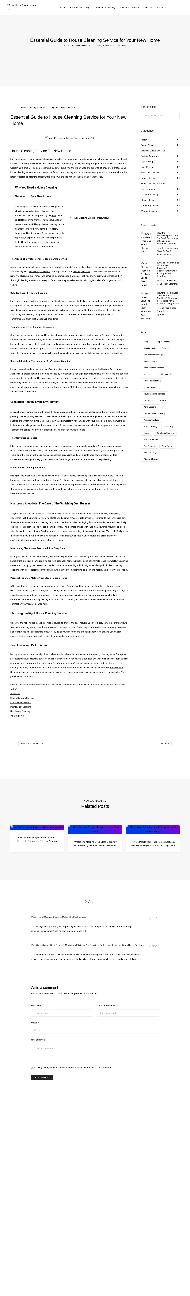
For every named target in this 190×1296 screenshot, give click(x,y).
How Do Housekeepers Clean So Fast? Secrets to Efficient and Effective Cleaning (37, 839)
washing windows (81, 271)
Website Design (150, 452)
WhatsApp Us (17, 715)
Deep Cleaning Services (154, 368)
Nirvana (163, 400)
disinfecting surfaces (39, 271)
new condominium (90, 335)
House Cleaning (148, 178)
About (62, 7)
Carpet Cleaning (148, 145)
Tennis (146, 433)
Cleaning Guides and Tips (153, 150)
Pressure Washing (149, 194)
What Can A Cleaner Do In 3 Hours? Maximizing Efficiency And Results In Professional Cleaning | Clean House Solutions (87, 945)
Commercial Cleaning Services (157, 355)
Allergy (144, 139)
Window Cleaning (149, 211)
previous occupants (49, 220)
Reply (154, 918)
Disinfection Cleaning (20, 707)
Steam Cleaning (148, 200)
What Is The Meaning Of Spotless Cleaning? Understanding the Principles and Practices (95, 844)
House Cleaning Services (33, 107)
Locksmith (148, 400)
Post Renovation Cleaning (154, 413)
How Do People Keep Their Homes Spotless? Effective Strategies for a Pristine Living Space (153, 844)
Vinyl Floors (167, 446)
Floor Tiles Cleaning (150, 172)
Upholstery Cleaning (20, 711)
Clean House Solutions (66, 107)
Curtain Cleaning (149, 156)
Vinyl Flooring (149, 446)
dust (54, 215)
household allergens (97, 387)
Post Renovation (149, 189)
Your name (37, 1005)
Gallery (148, 7)
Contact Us (162, 7)
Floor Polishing (148, 167)
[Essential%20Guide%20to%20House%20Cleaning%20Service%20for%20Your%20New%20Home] (79, 756)
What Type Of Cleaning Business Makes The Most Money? (58, 917)
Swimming (168, 426)
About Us (15, 693)
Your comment (38, 1039)
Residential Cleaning (80, 7)
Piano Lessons (150, 407)
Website (35, 1022)
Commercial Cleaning (105, 7)
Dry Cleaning (147, 161)
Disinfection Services (130, 7)
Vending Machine (151, 439)
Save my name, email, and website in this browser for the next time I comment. (73, 1067)
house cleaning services (51, 672)
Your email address (107, 1005)
